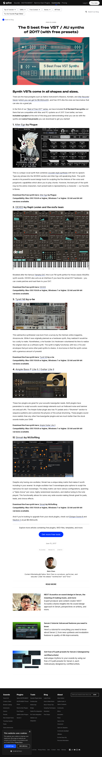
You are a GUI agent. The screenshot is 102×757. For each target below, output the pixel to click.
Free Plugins (51, 22)
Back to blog (9, 19)
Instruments (6, 708)
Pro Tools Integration (35, 714)
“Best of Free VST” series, (37, 109)
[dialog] (17, 742)
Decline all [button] (23, 746)
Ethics (59, 711)
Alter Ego (20, 124)
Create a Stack (7, 701)
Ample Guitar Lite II (47, 425)
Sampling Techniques (50, 708)
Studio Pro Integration (36, 711)
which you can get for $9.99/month (33, 100)
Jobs (48, 749)
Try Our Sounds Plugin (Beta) (13, 14)
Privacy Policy (42, 749)
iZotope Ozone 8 (76, 517)
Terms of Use (32, 749)
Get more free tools (51, 534)
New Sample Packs (8, 718)
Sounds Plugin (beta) (36, 698)
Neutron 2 (17, 520)
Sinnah (19, 437)
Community (56, 3)
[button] (17, 751)
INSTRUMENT (27, 3)
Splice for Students (62, 727)
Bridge (32, 708)
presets (51, 550)
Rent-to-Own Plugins (42, 3)
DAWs (22, 9)
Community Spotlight (63, 731)
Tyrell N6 (20, 299)
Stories (46, 9)
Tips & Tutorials (9, 9)
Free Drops (47, 714)
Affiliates (59, 734)
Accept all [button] (10, 746)
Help (58, 749)
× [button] (29, 731)
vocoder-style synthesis (58, 173)
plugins (42, 550)
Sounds (17, 3)
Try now (94, 3)
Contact (53, 749)
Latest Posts (47, 698)
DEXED (19, 207)
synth (59, 550)
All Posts (57, 9)
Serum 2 (19, 718)
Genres (5, 711)
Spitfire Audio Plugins (22, 714)
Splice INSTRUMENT (22, 698)
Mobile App (33, 704)
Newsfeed (46, 711)
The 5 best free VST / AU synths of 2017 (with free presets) (51, 29)
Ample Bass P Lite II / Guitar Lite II (35, 369)
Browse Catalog (7, 704)
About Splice (60, 698)
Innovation (60, 714)
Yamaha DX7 (40, 275)
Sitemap (63, 749)
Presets (5, 714)
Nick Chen (51, 571)
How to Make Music (49, 701)
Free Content (34, 9)
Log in (85, 3)
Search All (6, 698)
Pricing (64, 3)
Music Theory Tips (49, 704)
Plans (58, 718)
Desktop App (33, 701)
